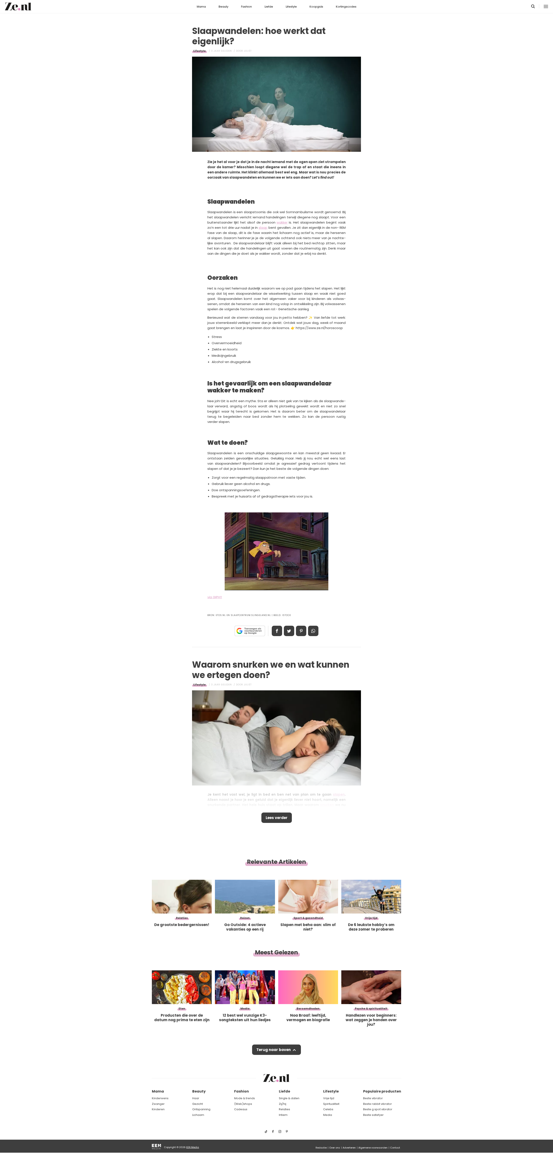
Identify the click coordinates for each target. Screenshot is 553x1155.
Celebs (328, 1109)
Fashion (246, 7)
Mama (201, 7)
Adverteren (349, 1147)
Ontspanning (201, 1109)
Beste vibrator (373, 1098)
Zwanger (158, 1104)
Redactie (321, 1147)
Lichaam (198, 1115)
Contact (395, 1147)
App (313, 631)
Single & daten (289, 1098)
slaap (263, 227)
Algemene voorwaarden (373, 1147)
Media (327, 1115)
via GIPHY (214, 597)
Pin (301, 631)
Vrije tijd (328, 1098)
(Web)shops (243, 1104)
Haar (195, 1098)
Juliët (248, 51)
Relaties (284, 1109)
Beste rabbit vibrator (377, 1104)
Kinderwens (160, 1098)
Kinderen (158, 1109)
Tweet (289, 631)
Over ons (334, 1147)
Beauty (223, 7)
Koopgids (316, 7)
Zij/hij (282, 1104)
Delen (277, 631)
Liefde (269, 7)
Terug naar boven (273, 1049)
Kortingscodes (346, 7)
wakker (282, 222)
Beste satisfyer (373, 1115)
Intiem (283, 1115)
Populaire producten (382, 1091)
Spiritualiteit (331, 1104)
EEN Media (192, 1147)
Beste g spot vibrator (377, 1109)
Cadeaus (240, 1109)
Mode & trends (244, 1098)
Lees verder (277, 817)
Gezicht (197, 1104)
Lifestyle (291, 7)
